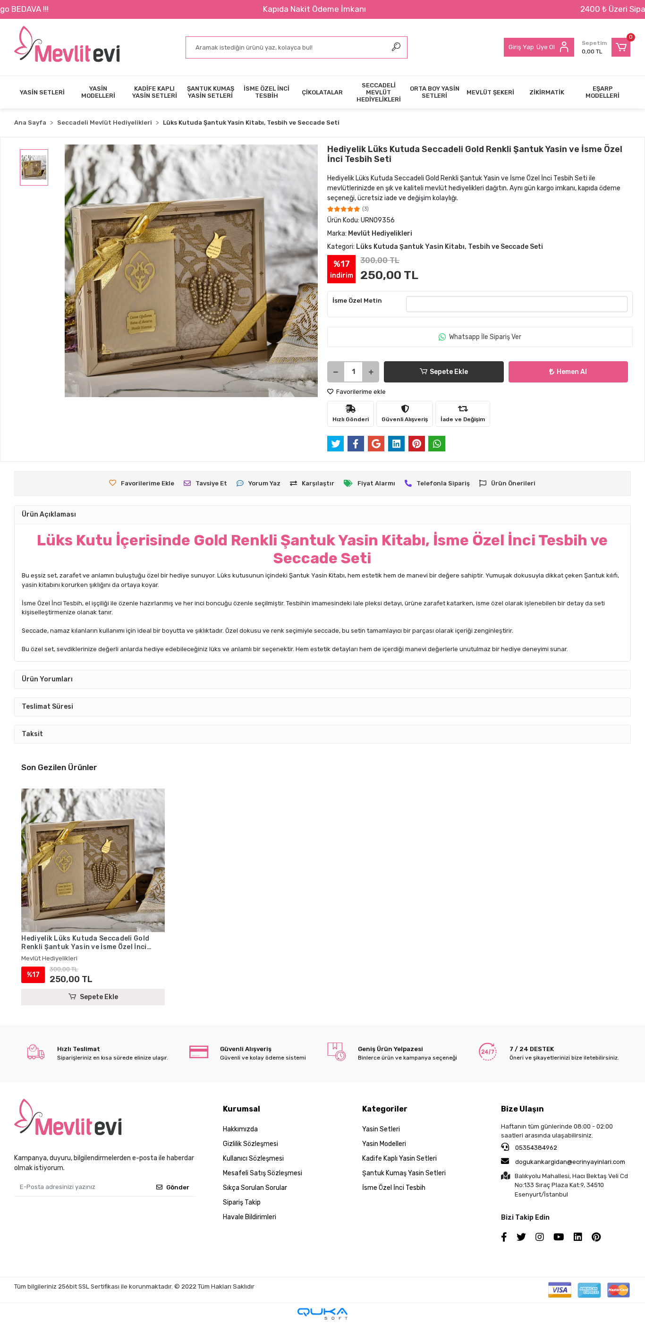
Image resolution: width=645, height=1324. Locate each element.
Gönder (177, 1187)
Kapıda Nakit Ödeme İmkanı (314, 9)
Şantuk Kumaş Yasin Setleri (404, 1173)
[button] (606, 47)
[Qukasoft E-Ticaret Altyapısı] (322, 1314)
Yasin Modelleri (384, 1144)
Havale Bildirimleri (249, 1217)
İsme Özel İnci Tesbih (393, 1188)
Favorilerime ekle (360, 391)
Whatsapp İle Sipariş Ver (485, 337)
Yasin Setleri (381, 1129)
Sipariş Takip (242, 1202)
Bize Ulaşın (522, 1108)
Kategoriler (384, 1108)
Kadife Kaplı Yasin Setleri (399, 1158)
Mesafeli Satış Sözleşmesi (262, 1173)
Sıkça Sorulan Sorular (255, 1188)
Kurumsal (241, 1108)
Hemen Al (572, 372)
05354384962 (535, 1147)
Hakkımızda (240, 1129)
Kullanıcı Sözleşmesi (253, 1158)
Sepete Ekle (449, 372)
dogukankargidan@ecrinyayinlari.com (570, 1161)
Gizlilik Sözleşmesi (250, 1144)
